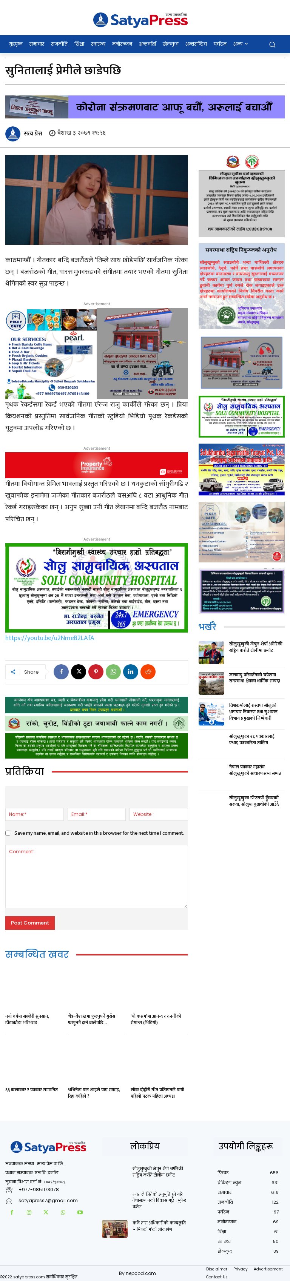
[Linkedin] (130, 671)
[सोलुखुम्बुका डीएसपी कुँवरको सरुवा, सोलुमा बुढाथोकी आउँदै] (211, 806)
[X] (78, 671)
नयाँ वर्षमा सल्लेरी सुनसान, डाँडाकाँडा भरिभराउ (27, 1019)
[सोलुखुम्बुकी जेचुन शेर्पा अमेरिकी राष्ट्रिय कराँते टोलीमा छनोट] (211, 652)
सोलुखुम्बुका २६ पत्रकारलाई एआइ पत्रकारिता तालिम (252, 739)
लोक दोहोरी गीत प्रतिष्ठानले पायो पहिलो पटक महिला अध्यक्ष (157, 1093)
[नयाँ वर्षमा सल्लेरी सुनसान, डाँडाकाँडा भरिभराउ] (34, 988)
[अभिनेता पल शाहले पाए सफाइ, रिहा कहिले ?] (96, 1062)
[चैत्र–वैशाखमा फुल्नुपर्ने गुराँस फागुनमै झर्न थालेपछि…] (96, 988)
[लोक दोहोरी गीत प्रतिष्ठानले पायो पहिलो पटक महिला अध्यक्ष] (159, 1062)
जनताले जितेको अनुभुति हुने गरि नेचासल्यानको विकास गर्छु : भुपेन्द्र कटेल (160, 1200)
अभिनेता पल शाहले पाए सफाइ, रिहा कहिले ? (94, 1093)
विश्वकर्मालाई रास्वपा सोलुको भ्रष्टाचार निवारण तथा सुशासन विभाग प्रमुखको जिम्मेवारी (253, 712)
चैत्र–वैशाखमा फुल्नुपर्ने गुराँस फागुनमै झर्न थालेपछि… (91, 1019)
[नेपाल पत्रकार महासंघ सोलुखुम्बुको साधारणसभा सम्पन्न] (211, 775)
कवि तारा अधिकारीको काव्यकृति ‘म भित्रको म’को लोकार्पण (159, 1226)
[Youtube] (79, 1213)
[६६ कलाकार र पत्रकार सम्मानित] (34, 1062)
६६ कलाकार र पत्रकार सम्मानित (31, 1090)
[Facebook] (61, 671)
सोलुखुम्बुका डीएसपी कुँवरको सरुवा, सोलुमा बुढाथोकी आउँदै (254, 801)
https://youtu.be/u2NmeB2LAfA (49, 638)
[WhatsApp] (113, 671)
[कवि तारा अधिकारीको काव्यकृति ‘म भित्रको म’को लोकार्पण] (115, 1229)
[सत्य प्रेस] (14, 133)
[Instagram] (28, 1213)
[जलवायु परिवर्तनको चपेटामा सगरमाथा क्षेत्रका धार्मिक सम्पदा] (211, 683)
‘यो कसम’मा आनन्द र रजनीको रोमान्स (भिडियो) (156, 1019)
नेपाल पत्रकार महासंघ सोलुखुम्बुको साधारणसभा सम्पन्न (255, 770)
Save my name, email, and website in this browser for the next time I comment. (99, 833)
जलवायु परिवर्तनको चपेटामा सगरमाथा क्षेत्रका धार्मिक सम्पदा (254, 678)
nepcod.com (141, 1273)
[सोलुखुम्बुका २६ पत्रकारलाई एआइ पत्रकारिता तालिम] (211, 745)
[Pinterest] (95, 671)
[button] (272, 44)
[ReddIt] (148, 671)
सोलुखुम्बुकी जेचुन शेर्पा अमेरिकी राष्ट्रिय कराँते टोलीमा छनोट (255, 647)
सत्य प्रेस (33, 134)
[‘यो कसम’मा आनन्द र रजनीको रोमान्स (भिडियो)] (159, 988)
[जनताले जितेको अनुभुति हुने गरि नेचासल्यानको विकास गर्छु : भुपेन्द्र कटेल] (115, 1200)
